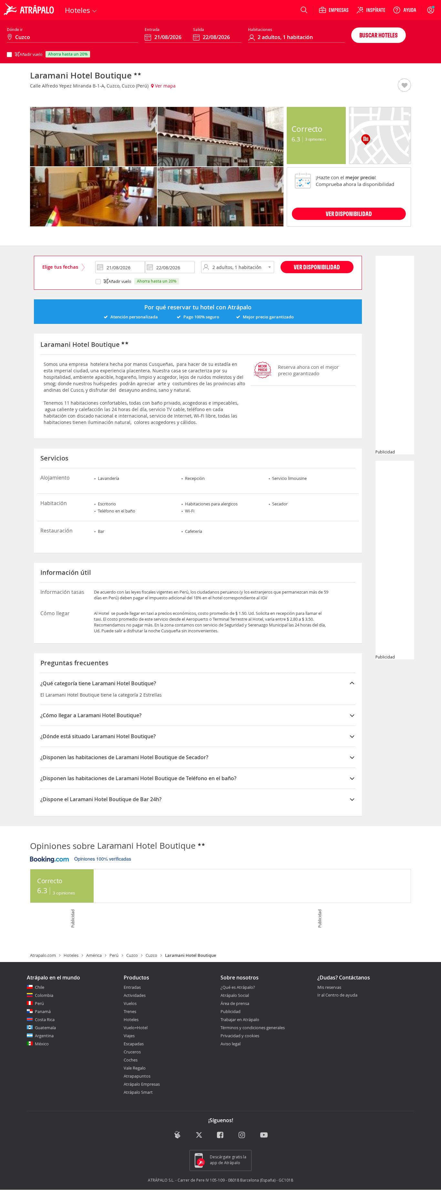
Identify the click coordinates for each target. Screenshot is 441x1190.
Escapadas (134, 1044)
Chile (39, 987)
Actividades (135, 995)
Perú (113, 955)
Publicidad (231, 1011)
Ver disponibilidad (317, 267)
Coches (131, 1060)
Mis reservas (329, 987)
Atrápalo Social (235, 995)
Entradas (132, 987)
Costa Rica (45, 1019)
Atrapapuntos (137, 1076)
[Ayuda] (404, 10)
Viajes (129, 1036)
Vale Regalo (135, 1068)
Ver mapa (165, 86)
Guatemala (45, 1027)
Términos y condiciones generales (253, 1027)
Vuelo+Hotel (136, 1027)
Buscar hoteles (378, 35)
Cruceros (132, 1052)
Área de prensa (235, 1003)
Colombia (44, 995)
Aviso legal (231, 1044)
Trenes (130, 1011)
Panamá (43, 1011)
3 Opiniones (315, 139)
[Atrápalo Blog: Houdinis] (177, 1135)
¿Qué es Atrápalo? (238, 987)
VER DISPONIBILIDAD (349, 214)
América (94, 955)
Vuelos (130, 1003)
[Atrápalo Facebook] (220, 1135)
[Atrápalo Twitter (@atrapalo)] (199, 1135)
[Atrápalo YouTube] (264, 1135)
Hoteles (71, 955)
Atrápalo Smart (138, 1092)
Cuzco (132, 955)
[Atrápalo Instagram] (242, 1135)
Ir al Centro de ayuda (337, 995)
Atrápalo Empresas (142, 1084)
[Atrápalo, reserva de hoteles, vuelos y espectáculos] (29, 10)
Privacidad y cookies (240, 1036)
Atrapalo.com (43, 955)
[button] (404, 85)
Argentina (44, 1036)
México (42, 1044)
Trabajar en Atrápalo (240, 1019)
